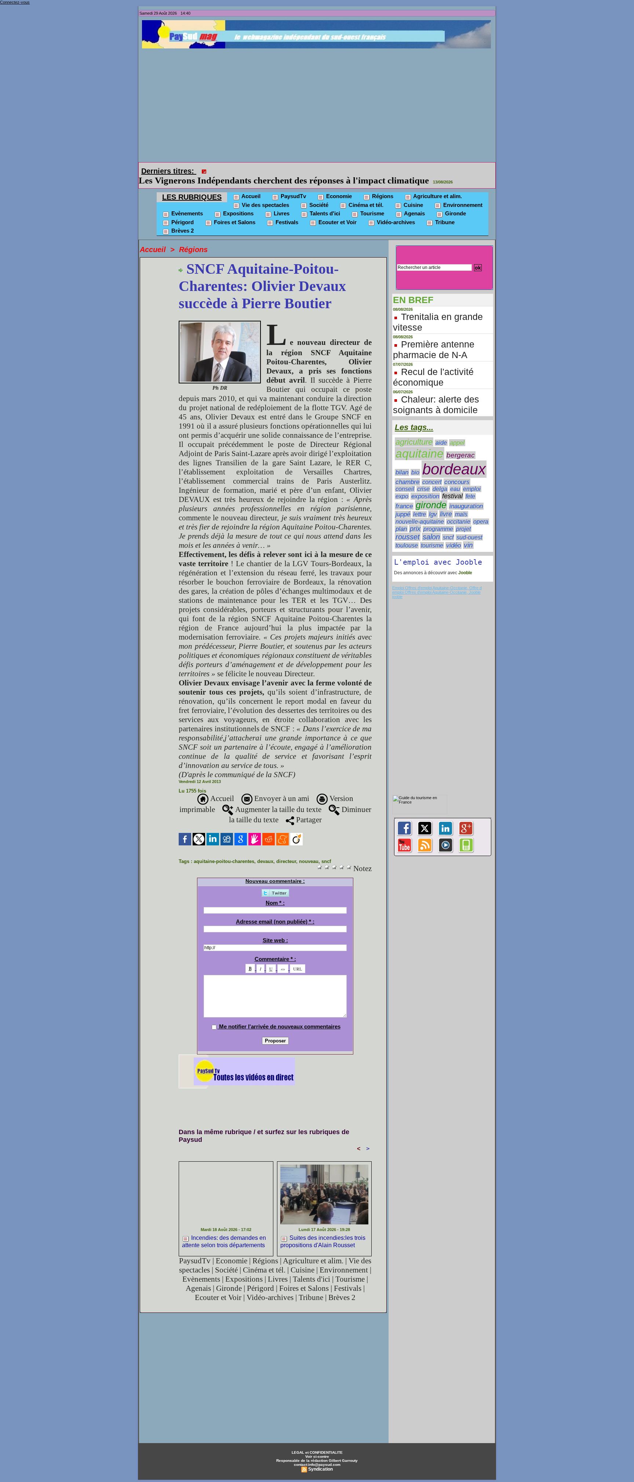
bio (415, 472)
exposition (425, 496)
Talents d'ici (324, 213)
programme (438, 529)
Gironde (455, 213)
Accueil (250, 196)
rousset (408, 537)
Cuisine (412, 205)
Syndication (320, 1469)
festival (452, 496)
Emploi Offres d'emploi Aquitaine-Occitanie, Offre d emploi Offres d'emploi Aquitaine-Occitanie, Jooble (437, 590)
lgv (433, 514)
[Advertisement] (319, 103)
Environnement (462, 205)
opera (480, 521)
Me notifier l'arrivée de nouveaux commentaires (279, 1026)
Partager (308, 819)
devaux (265, 861)
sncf (326, 861)
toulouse (407, 545)
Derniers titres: (168, 171)
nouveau (308, 861)
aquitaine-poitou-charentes (224, 861)
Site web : (275, 940)
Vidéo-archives (395, 222)
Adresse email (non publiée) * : (275, 921)
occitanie (458, 521)
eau (455, 489)
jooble (397, 596)
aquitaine (420, 453)
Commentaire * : (275, 959)
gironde (431, 505)
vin (468, 545)
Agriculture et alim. (437, 196)
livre (446, 514)
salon (431, 537)
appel (457, 442)
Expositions (238, 213)
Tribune (444, 222)
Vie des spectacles (264, 205)
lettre (419, 514)
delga (440, 489)
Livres (280, 213)
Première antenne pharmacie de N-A (433, 349)
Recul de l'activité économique (433, 377)
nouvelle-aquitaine (420, 521)
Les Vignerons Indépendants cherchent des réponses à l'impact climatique (284, 180)
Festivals (286, 222)
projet (463, 528)
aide (441, 443)
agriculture (414, 442)
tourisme (432, 545)
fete (470, 496)
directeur (286, 861)
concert (431, 482)
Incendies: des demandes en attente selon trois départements (224, 1241)
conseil (405, 489)
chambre (407, 481)
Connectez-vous (15, 2)
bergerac (461, 455)
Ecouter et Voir (337, 222)
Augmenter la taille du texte (277, 809)
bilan (402, 472)
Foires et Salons (233, 222)
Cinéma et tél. (365, 205)
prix (415, 528)
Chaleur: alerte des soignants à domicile (436, 404)
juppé (403, 514)
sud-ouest (469, 537)
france (404, 506)
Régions (382, 196)
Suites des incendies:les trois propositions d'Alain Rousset (322, 1241)
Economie (338, 196)
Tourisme (371, 213)
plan (401, 528)
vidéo (453, 545)
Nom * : (275, 903)
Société (318, 205)
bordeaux (454, 469)
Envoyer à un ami (280, 798)
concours (457, 481)
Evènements (186, 213)
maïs (461, 514)
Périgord (182, 222)
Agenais (414, 213)
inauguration (466, 506)
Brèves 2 (182, 230)
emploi (472, 489)
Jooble (464, 572)
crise (423, 489)
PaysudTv (292, 196)
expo (402, 496)
